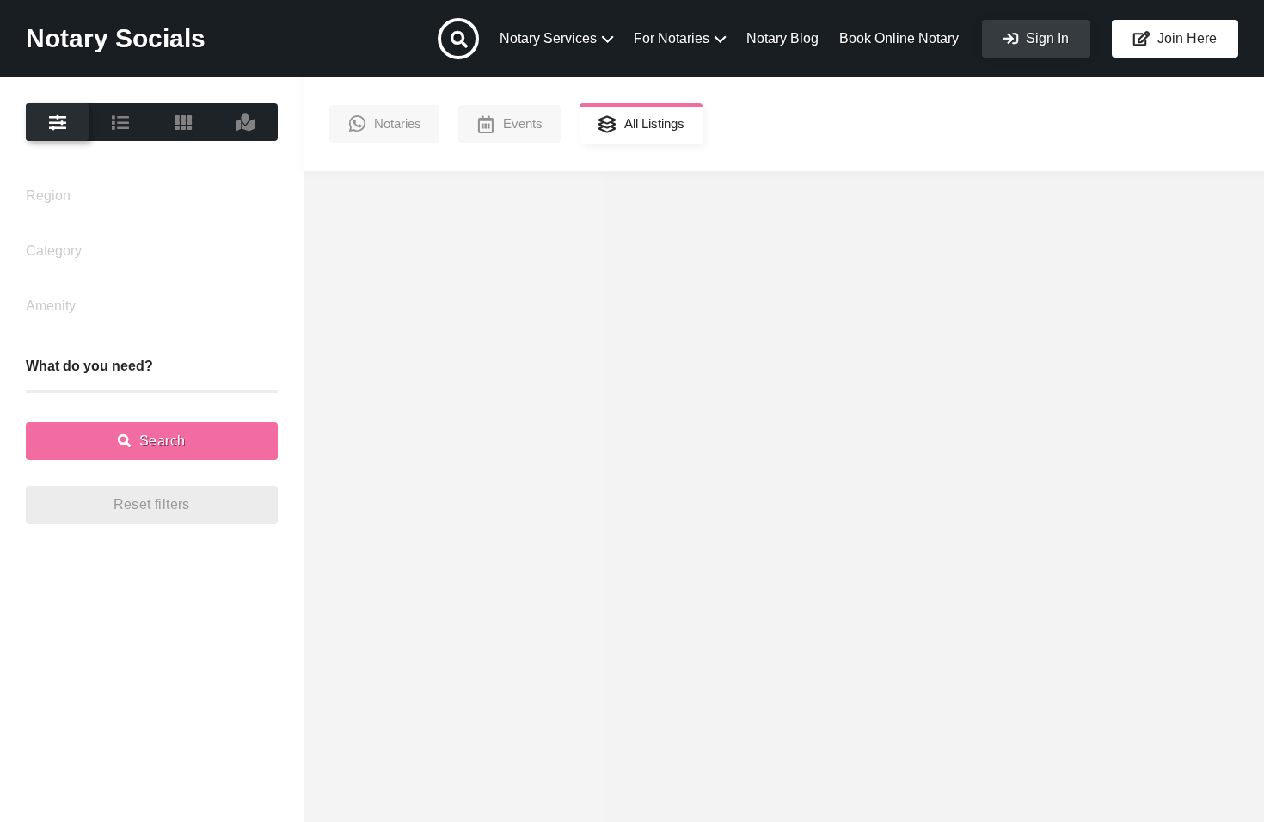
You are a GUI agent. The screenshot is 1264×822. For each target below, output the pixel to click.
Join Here (1185, 38)
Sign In (1045, 38)
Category (54, 250)
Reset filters (152, 504)
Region (48, 195)
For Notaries (671, 38)
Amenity (51, 305)
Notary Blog (782, 38)
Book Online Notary (899, 38)
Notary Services (548, 38)
